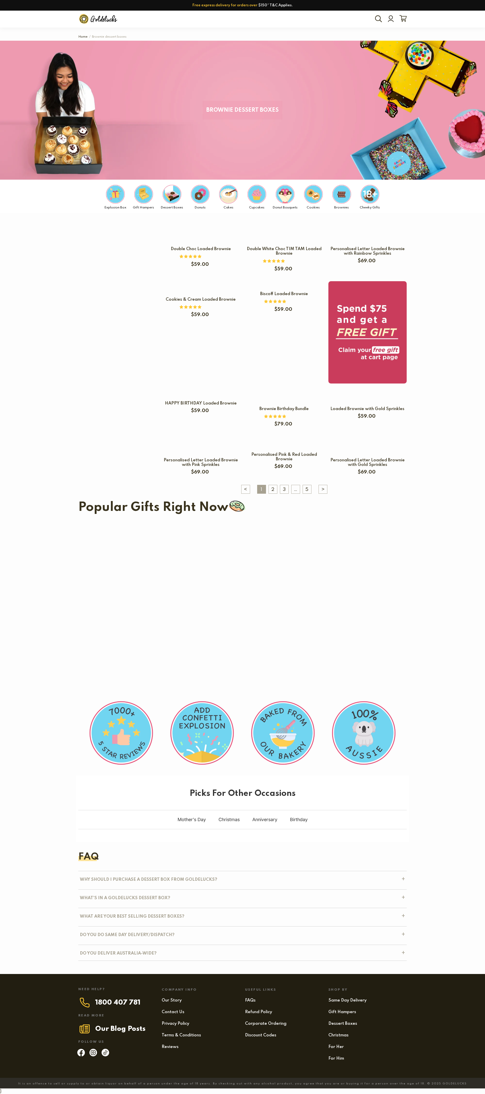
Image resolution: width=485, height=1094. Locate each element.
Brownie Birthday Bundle (284, 409)
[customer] (390, 19)
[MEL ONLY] (196, 568)
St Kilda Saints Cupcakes (224, 535)
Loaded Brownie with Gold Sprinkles (367, 409)
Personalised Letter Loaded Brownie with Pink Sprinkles (201, 462)
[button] (191, 257)
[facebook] (81, 1055)
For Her (336, 1047)
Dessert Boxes (342, 1023)
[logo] (98, 19)
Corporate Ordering (265, 1023)
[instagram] (93, 1055)
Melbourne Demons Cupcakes (314, 535)
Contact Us (173, 1012)
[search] (379, 19)
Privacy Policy (175, 1023)
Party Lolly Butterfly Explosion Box (312, 622)
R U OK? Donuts (196, 578)
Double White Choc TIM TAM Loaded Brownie (284, 251)
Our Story (172, 1000)
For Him (336, 1058)
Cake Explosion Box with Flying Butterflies (125, 578)
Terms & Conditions (181, 1035)
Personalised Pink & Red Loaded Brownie (284, 457)
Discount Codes (260, 1035)
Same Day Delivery (347, 1000)
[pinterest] (105, 1055)
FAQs (250, 1000)
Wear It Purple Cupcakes (245, 578)
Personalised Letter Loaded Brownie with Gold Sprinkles (367, 462)
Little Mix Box (121, 665)
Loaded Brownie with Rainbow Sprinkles (187, 622)
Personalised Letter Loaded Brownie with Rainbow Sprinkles (367, 251)
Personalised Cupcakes (381, 535)
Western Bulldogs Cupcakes (125, 535)
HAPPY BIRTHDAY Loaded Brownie (201, 403)
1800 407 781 (117, 1002)
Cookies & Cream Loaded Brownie (201, 299)
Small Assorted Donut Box (105, 622)
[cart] (402, 19)
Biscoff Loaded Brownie (284, 294)
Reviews (170, 1047)
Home (83, 36)
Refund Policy (258, 1012)
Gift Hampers (342, 1012)
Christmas (338, 1035)
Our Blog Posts (120, 1029)
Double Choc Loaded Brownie (201, 249)
